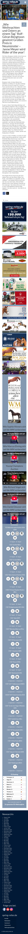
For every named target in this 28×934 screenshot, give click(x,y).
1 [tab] (7, 19)
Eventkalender (14, 525)
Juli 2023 (6, 874)
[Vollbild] (24, 483)
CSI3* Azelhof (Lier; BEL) (15, 719)
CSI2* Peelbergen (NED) (15, 763)
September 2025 (8, 834)
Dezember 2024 (8, 848)
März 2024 (6, 862)
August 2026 (7, 817)
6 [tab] (17, 19)
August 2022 (7, 891)
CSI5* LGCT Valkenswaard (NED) (14, 684)
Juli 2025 (6, 837)
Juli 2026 (6, 819)
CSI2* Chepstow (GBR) (14, 651)
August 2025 (7, 836)
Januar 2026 (7, 828)
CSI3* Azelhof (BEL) (15, 545)
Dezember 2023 (8, 867)
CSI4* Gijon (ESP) (15, 618)
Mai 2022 (6, 896)
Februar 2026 (7, 826)
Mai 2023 (6, 877)
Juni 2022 (6, 894)
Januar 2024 (7, 865)
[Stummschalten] (22, 483)
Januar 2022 (7, 902)
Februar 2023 (7, 882)
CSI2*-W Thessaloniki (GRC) (15, 730)
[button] (4, 193)
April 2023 (6, 879)
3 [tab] (11, 19)
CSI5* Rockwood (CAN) (15, 673)
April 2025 (6, 842)
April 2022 (6, 898)
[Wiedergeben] (4, 483)
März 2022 (6, 899)
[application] (14, 478)
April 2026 (6, 823)
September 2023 (8, 871)
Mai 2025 (6, 840)
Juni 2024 (6, 857)
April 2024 (6, 860)
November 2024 (8, 850)
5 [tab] (15, 19)
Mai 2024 (6, 859)
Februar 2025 (7, 845)
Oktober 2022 (7, 888)
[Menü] (25, 2)
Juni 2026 (6, 820)
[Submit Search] (3, 200)
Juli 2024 (6, 856)
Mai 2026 (6, 822)
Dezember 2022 (8, 885)
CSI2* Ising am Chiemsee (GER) (15, 752)
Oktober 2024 (7, 851)
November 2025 (8, 831)
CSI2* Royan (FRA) (15, 662)
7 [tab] (18, 19)
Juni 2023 (6, 876)
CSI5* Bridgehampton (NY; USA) (15, 607)
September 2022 (8, 890)
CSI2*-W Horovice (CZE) (15, 640)
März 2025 (6, 843)
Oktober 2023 (7, 870)
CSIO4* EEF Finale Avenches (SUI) (15, 695)
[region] (14, 399)
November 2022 (8, 887)
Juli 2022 (6, 893)
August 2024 (7, 854)
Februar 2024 (7, 863)
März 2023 (6, 881)
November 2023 (8, 868)
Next (25, 12)
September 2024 (8, 853)
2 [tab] (9, 19)
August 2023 (7, 873)
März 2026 (6, 825)
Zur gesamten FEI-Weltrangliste (14, 804)
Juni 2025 (6, 839)
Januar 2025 (7, 846)
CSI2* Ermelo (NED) (15, 560)
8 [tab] (20, 19)
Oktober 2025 (7, 833)
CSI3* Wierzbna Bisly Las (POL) (15, 629)
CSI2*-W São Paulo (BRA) (15, 741)
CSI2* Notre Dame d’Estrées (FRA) (15, 575)
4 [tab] (13, 19)
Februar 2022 (7, 901)
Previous (2, 12)
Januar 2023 (7, 884)
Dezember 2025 (8, 829)
